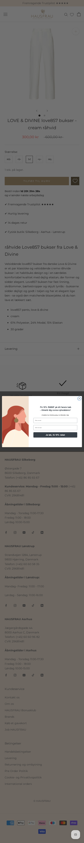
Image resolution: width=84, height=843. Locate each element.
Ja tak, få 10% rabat (55, 434)
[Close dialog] (79, 398)
